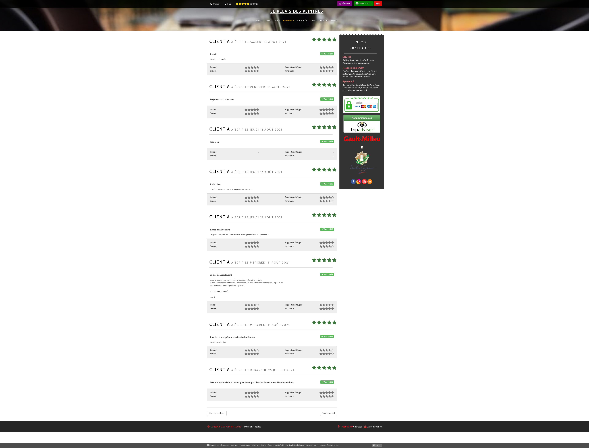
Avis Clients (288, 20)
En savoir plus (332, 445)
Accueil (259, 20)
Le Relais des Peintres (296, 11)
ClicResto (357, 426)
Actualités (302, 20)
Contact (313, 20)
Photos (334, 20)
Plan (229, 4)
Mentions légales (252, 426)
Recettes (324, 20)
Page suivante (328, 413)
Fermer (378, 445)
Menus (277, 20)
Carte (268, 20)
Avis (254, 4)
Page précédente (217, 413)
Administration (374, 426)
